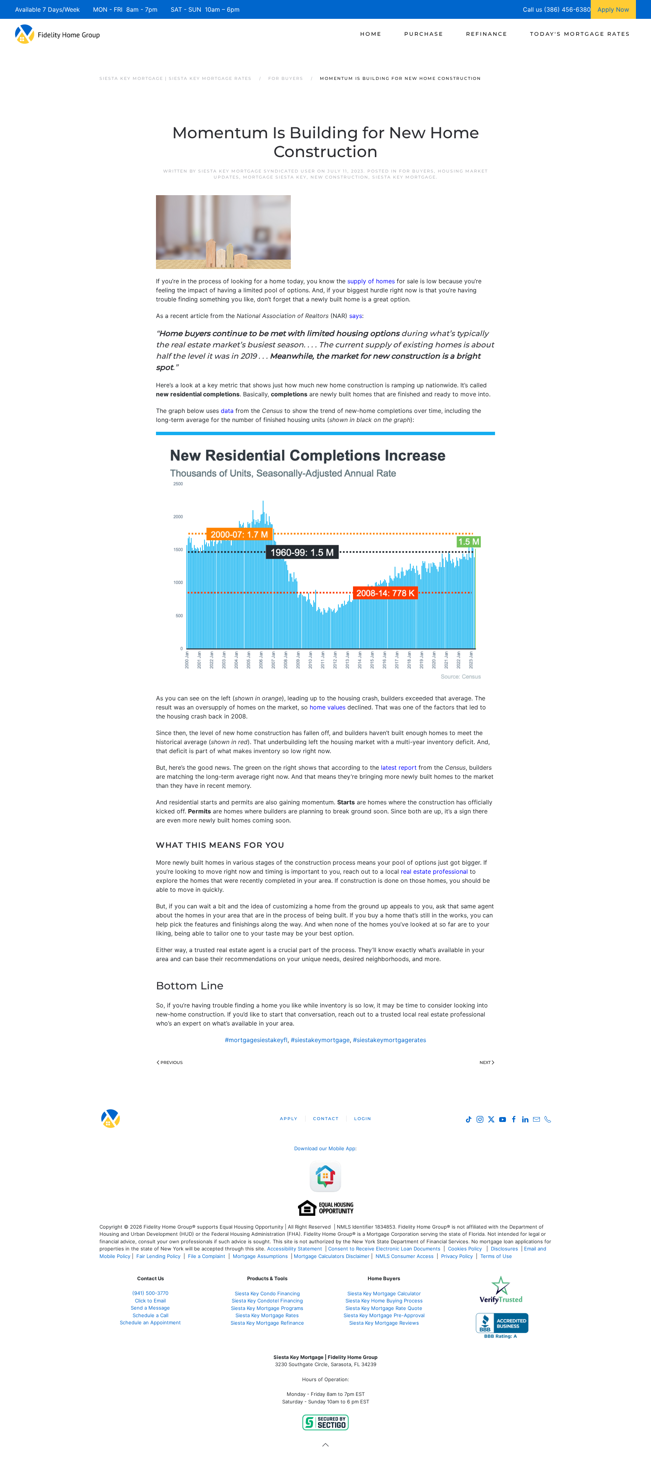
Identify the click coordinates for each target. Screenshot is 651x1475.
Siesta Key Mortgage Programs (267, 1308)
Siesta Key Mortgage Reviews (384, 1323)
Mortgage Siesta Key (275, 177)
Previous (171, 1062)
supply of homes (371, 281)
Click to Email (150, 1301)
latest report (399, 767)
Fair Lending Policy (158, 1256)
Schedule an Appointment (150, 1322)
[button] (325, 1445)
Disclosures (504, 1249)
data (227, 410)
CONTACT (326, 1118)
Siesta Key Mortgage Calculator (384, 1293)
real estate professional (433, 871)
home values (327, 707)
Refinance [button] (486, 34)
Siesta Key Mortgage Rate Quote (383, 1308)
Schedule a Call (150, 1315)
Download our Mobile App (324, 1148)
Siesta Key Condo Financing (267, 1293)
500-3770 (157, 1293)
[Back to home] (57, 34)
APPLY (289, 1118)
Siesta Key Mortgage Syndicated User (256, 171)
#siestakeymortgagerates (389, 1040)
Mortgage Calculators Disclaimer (332, 1256)
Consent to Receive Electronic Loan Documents (384, 1249)
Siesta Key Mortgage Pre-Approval (384, 1315)
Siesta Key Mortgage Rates (267, 1315)
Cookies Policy (465, 1249)
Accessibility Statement (294, 1249)
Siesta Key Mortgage (404, 177)
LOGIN (362, 1118)
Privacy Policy (457, 1256)
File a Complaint (207, 1256)
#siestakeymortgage (320, 1040)
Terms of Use (496, 1256)
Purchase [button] (423, 34)
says (355, 315)
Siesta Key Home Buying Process (384, 1301)
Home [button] (371, 34)
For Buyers (416, 171)
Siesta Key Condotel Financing (267, 1301)
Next (485, 1062)
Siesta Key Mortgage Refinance (267, 1323)
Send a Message (150, 1308)
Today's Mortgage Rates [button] (580, 34)
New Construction (339, 177)
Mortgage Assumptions (260, 1256)
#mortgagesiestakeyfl (256, 1040)
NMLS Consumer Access (405, 1256)
